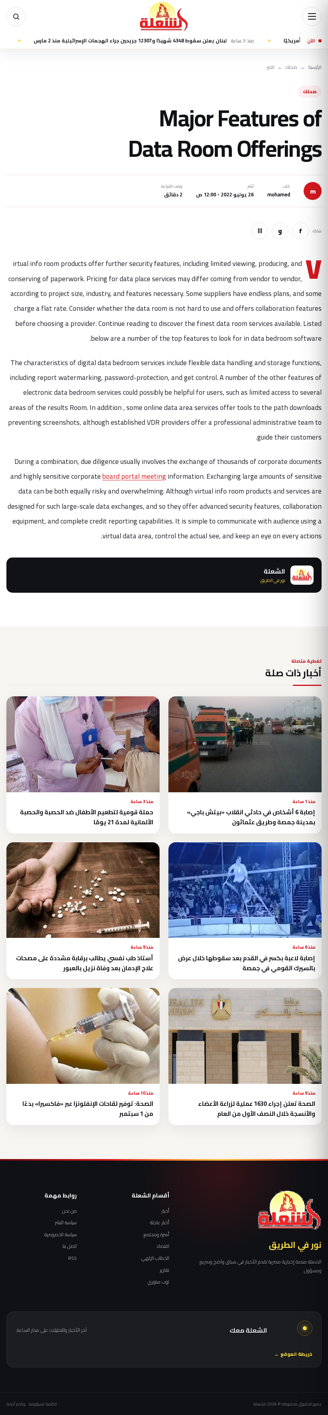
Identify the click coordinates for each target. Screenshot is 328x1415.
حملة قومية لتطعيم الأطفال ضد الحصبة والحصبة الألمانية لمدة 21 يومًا (86, 817)
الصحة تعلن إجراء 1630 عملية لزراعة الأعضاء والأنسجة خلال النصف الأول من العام (256, 1108)
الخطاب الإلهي (155, 1258)
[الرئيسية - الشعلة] (164, 16)
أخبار (165, 1211)
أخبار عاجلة (159, 1222)
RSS (72, 1258)
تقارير (164, 1270)
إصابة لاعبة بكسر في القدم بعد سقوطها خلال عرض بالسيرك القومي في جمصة (246, 963)
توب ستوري (158, 1281)
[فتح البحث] (16, 16)
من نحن (69, 1211)
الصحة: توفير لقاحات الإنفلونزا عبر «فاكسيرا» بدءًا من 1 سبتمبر (87, 1108)
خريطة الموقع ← (293, 1354)
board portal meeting (134, 476)
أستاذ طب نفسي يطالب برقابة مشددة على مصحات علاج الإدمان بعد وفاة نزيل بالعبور (84, 963)
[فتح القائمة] (312, 16)
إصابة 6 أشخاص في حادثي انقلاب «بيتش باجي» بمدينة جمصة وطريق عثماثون (251, 817)
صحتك (291, 67)
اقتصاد (162, 1246)
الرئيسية (315, 67)
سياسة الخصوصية (60, 1234)
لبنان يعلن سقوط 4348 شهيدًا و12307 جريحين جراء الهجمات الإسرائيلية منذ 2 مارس (174, 40)
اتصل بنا (69, 1246)
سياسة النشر (66, 1222)
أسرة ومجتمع (156, 1234)
